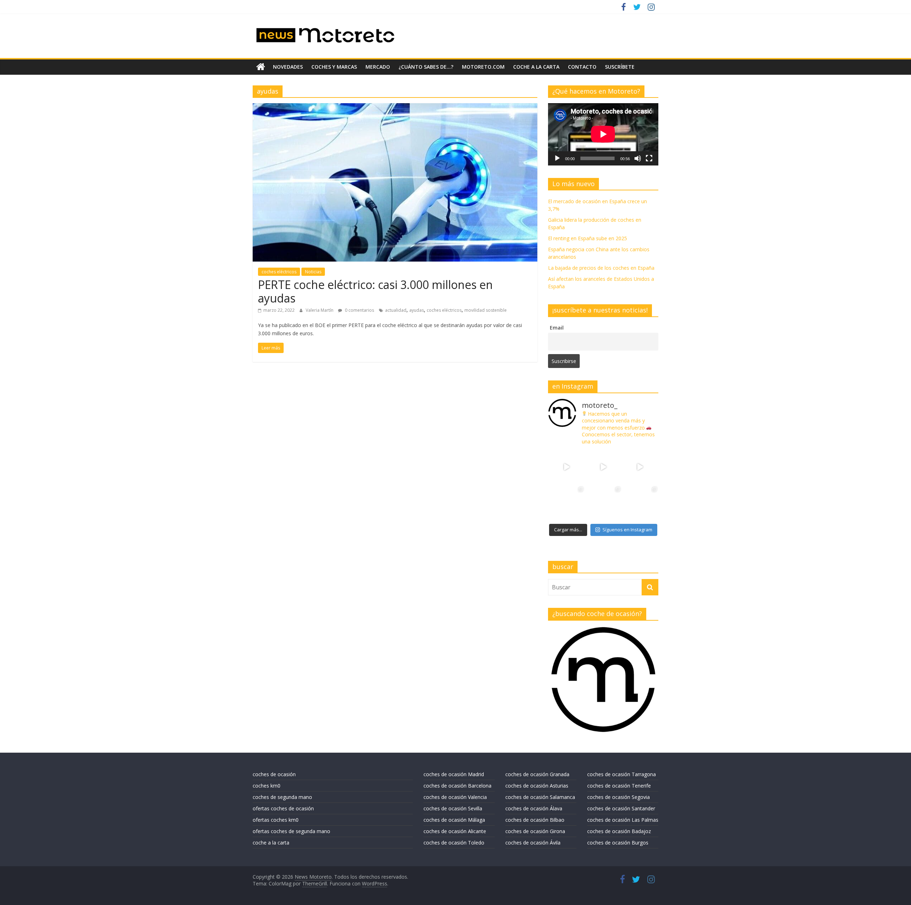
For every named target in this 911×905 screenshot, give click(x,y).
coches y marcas (334, 66)
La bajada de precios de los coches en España (601, 267)
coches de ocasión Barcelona (457, 785)
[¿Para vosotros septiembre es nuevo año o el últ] (640, 467)
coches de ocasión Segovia (618, 797)
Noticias (313, 272)
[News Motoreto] (261, 66)
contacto (582, 66)
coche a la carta (536, 66)
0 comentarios (359, 310)
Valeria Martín (320, 310)
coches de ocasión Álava (533, 808)
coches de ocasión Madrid (453, 774)
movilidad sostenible (485, 310)
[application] (603, 134)
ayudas (416, 310)
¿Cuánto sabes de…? (426, 66)
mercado (377, 66)
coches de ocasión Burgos (617, 842)
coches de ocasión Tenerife (619, 785)
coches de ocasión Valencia (455, 797)
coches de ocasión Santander (621, 808)
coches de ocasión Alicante (454, 831)
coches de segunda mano (282, 797)
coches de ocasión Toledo (453, 842)
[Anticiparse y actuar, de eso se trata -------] (603, 503)
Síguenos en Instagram (627, 529)
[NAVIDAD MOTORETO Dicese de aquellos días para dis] (566, 467)
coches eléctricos (279, 272)
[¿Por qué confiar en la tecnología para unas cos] (603, 467)
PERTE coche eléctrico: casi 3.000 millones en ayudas (375, 291)
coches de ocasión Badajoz (619, 831)
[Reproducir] (557, 158)
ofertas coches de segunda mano (291, 831)
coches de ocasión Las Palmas (622, 819)
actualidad (395, 310)
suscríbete (619, 66)
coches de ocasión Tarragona (621, 774)
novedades (288, 66)
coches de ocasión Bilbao (534, 819)
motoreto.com (483, 66)
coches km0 (266, 785)
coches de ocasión (274, 774)
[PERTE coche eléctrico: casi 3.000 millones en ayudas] (395, 107)
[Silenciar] (637, 158)
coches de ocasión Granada (537, 774)
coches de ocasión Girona (535, 831)
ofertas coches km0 (276, 819)
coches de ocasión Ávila (532, 842)
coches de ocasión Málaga (454, 819)
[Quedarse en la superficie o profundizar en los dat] (566, 503)
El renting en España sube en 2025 (587, 238)
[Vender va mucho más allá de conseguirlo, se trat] (640, 503)
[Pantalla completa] (649, 158)
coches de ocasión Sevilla (452, 808)
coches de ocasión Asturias (536, 785)
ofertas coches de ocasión (283, 808)
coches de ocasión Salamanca (540, 797)
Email (557, 327)
